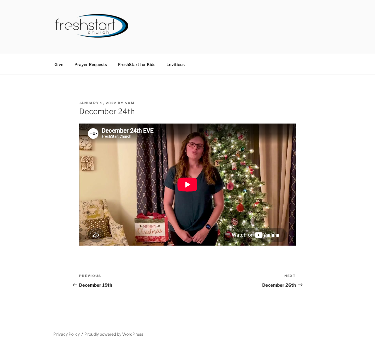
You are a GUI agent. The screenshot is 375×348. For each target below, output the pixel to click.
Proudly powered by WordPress (113, 334)
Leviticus (175, 64)
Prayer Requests (90, 64)
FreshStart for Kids (136, 64)
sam (130, 103)
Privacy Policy (66, 334)
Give (58, 64)
